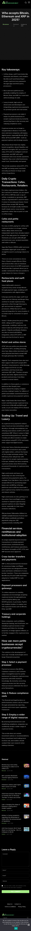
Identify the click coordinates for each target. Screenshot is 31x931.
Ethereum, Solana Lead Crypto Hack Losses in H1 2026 (11, 786)
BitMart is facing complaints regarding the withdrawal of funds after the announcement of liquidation (11, 818)
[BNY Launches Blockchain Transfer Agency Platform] (26, 777)
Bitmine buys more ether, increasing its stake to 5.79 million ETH (10, 767)
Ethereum (4, 770)
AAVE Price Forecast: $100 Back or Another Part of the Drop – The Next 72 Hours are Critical (11, 795)
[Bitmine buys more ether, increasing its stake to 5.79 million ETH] (26, 766)
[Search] (27, 918)
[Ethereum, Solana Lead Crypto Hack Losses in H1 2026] (26, 786)
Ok (16, 928)
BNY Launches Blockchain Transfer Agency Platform (10, 777)
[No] (29, 925)
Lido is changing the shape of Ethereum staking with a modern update (11, 806)
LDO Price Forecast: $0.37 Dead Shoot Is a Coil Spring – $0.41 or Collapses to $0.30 (12, 830)
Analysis (3, 799)
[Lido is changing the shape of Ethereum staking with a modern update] (26, 806)
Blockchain (6, 24)
